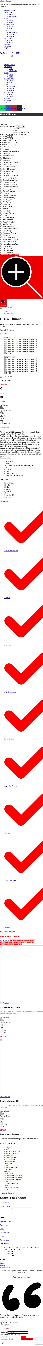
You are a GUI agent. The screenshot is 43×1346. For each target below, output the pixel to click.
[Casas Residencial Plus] (21, 132)
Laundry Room (9, 213)
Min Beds (3, 136)
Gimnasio (7, 204)
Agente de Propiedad (14, 944)
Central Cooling (9, 167)
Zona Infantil (8, 251)
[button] (4, 1202)
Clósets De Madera (10, 176)
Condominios (9, 24)
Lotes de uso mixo (10, 1167)
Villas (6, 1189)
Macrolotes (13, 32)
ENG (6, 48)
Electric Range (9, 191)
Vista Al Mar (8, 246)
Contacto (7, 46)
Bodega (6, 160)
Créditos (7, 44)
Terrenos (12, 34)
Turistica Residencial (11, 1187)
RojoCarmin (8, 224)
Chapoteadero (8, 171)
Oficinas (7, 1171)
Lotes (6, 30)
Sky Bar (7, 231)
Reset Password (27, 1339)
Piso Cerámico (8, 220)
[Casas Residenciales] (21, 134)
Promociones (8, 1173)
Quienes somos (9, 10)
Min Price (3, 141)
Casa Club (7, 165)
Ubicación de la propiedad (16, 942)
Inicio (6, 311)
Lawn (5, 215)
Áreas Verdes (8, 156)
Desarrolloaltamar (10, 180)
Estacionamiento (10, 198)
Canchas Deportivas (10, 162)
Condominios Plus (10, 1157)
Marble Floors (8, 217)
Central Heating (9, 169)
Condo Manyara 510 (9, 1101)
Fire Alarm (7, 200)
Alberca (6, 154)
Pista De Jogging (9, 222)
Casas (6, 18)
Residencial (13, 16)
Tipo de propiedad (6, 134)
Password (3, 1335)
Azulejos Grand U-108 (10, 1007)
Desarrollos (8, 12)
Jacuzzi (6, 209)
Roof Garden (8, 226)
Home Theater (8, 206)
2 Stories (6, 149)
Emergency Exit (9, 195)
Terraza (6, 235)
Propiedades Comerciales (13, 1175)
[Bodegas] (21, 129)
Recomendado (5, 940)
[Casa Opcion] (5, 1)
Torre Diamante (9, 237)
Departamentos (9, 1161)
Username (3, 1332)
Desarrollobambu (9, 182)
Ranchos (12, 36)
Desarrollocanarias (10, 184)
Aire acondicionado (11, 551)
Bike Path (7, 158)
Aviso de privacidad (22, 1277)
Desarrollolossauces (10, 187)
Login (23, 1337)
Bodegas (7, 1148)
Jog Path (6, 211)
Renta (11, 22)
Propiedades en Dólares (12, 1179)
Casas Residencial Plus (12, 1151)
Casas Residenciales (11, 1153)
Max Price (4, 143)
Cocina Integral (9, 178)
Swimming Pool (9, 233)
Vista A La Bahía (9, 242)
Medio (11, 14)
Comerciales (8, 38)
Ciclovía (6, 173)
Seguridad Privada (10, 228)
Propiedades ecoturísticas (13, 1177)
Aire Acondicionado (11, 151)
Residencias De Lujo (11, 1183)
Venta (11, 20)
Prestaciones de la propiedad (20, 940)
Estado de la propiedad (8, 126)
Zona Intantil (8, 253)
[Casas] (21, 130)
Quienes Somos (5, 1221)
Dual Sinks (7, 189)
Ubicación (4, 124)
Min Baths (4, 138)
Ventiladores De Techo (11, 239)
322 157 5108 (11, 52)
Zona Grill (7, 248)
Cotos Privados (9, 1159)
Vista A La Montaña (10, 244)
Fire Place (7, 202)
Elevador (7, 193)
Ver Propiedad (5, 1003)
